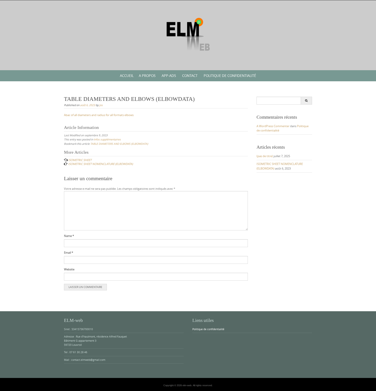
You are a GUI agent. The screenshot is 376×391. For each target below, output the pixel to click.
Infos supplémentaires (107, 139)
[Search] (306, 101)
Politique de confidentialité (230, 75)
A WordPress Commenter (273, 126)
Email (68, 253)
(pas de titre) (265, 156)
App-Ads (169, 75)
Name (69, 236)
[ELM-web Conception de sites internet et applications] (188, 34)
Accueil (127, 75)
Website (69, 269)
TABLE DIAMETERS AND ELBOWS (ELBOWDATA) (119, 143)
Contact (190, 75)
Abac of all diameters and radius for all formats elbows (99, 115)
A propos (147, 75)
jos (101, 105)
